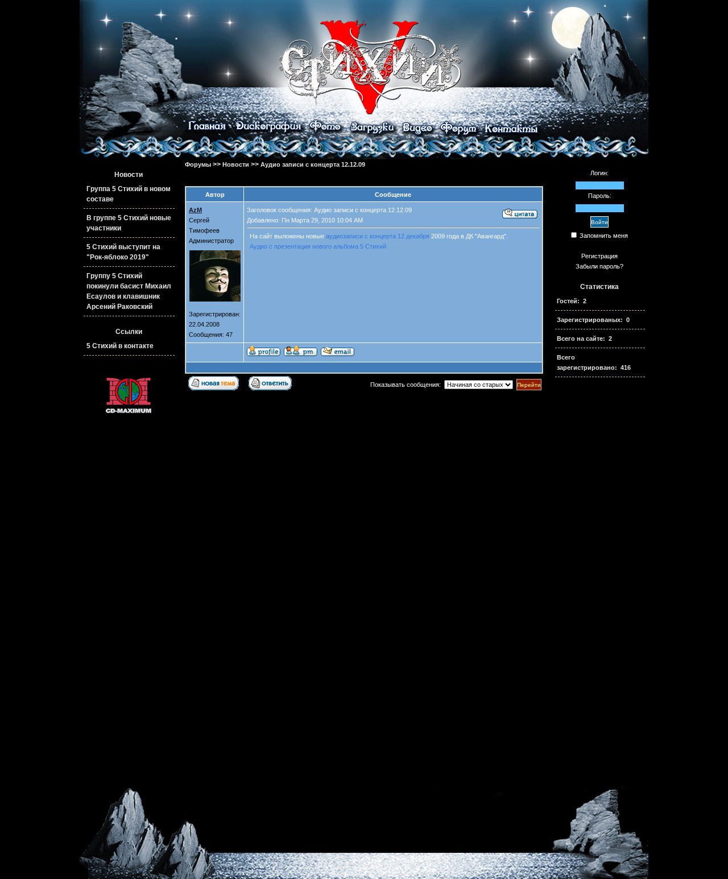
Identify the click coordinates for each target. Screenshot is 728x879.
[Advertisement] (599, 568)
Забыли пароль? (599, 266)
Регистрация (599, 256)
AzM (195, 210)
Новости (235, 164)
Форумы (198, 164)
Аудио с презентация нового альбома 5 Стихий (318, 246)
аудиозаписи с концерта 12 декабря (377, 236)
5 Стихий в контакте (120, 346)
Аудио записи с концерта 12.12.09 (312, 164)
